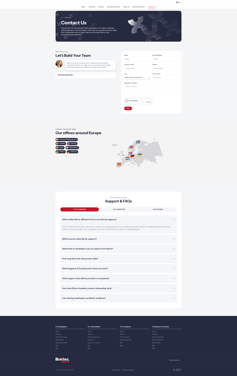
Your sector (156, 74)
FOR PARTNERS (158, 209)
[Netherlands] (127, 158)
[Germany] (132, 156)
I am (125, 74)
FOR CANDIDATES (119, 209)
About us (123, 334)
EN (179, 2)
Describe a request (130, 83)
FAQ (57, 345)
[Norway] (131, 147)
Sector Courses (125, 337)
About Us (126, 7)
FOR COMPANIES (80, 209)
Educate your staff (61, 343)
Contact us (152, 7)
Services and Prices (113, 7)
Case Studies (60, 340)
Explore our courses (94, 343)
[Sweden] (138, 142)
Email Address (157, 55)
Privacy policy (116, 370)
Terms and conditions (128, 370)
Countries (92, 7)
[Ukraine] (140, 155)
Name (126, 55)
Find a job (91, 340)
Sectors (101, 7)
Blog (57, 348)
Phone (154, 64)
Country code (129, 64)
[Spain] (119, 164)
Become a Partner (139, 7)
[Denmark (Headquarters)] (130, 153)
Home (83, 7)
